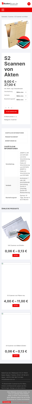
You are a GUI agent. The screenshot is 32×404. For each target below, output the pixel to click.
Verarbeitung (8, 91)
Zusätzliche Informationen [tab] (14, 133)
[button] (27, 22)
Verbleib (7, 95)
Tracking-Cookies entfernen (20, 402)
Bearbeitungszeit (9, 99)
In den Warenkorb (11, 111)
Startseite (4, 16)
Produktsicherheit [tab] (11, 137)
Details (16, 255)
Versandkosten (18, 88)
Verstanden (6, 402)
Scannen (10, 16)
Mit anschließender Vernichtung (25, 182)
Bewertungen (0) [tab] (10, 141)
